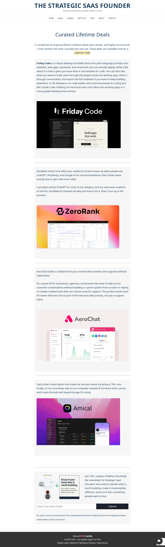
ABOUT (101, 18)
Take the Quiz (102, 543)
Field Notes (83, 543)
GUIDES (70, 18)
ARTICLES (82, 18)
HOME (51, 18)
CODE (92, 18)
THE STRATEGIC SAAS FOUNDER (82, 5)
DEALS (60, 18)
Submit (112, 506)
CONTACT (112, 18)
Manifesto (74, 543)
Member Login (62, 543)
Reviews (92, 543)
